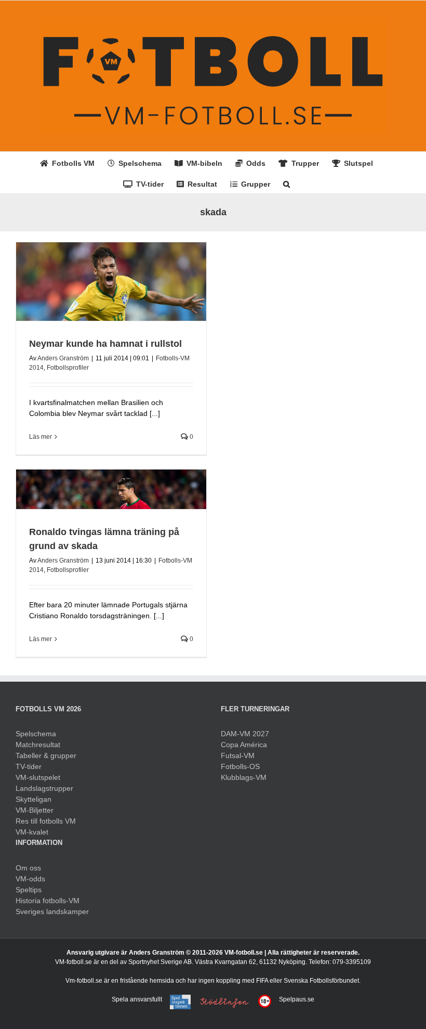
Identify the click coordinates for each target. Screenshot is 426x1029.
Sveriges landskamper (52, 911)
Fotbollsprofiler (68, 367)
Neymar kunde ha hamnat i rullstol (105, 343)
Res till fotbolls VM (46, 821)
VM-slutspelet (38, 777)
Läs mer (40, 436)
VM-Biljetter (35, 810)
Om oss (28, 868)
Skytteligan (33, 799)
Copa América (244, 744)
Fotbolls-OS (240, 766)
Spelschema (36, 734)
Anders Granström (63, 358)
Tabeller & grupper (46, 755)
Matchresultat (38, 744)
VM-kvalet (32, 832)
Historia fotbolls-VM (47, 900)
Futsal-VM (238, 755)
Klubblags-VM (244, 777)
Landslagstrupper (44, 788)
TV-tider (29, 766)
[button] (286, 183)
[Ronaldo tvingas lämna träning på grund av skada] (111, 489)
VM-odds (30, 879)
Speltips (29, 889)
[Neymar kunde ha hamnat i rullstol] (111, 281)
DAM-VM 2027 (245, 734)
